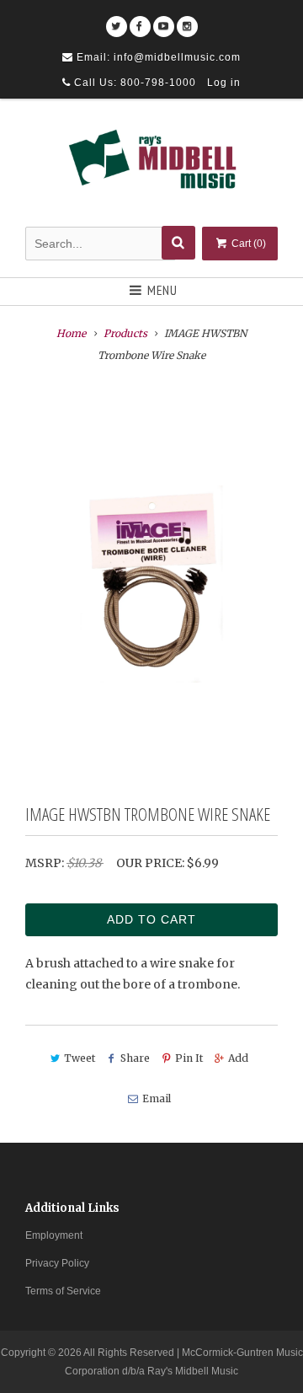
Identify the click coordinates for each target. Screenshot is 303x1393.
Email (156, 1098)
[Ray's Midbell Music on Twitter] (116, 21)
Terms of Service (63, 1291)
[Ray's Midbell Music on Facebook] (140, 21)
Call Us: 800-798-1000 (133, 82)
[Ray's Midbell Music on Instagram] (187, 21)
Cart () (247, 243)
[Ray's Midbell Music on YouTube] (163, 21)
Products (125, 333)
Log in (224, 82)
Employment (53, 1235)
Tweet (79, 1058)
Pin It (189, 1058)
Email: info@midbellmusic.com (157, 57)
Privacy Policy (57, 1263)
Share (135, 1058)
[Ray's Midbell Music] (151, 165)
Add (238, 1058)
